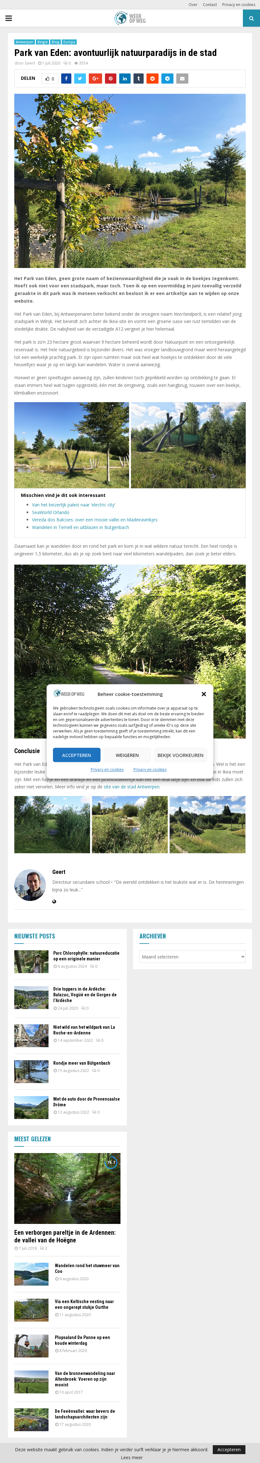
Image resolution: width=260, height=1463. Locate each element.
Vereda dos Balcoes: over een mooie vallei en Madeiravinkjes (95, 520)
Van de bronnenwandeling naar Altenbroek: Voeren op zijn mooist (85, 1379)
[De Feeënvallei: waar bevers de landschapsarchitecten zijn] (31, 1419)
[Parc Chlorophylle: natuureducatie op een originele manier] (31, 961)
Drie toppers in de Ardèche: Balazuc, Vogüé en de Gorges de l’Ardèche (85, 994)
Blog (55, 42)
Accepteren (76, 755)
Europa (69, 42)
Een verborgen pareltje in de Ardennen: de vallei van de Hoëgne (65, 1236)
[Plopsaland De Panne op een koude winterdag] (31, 1346)
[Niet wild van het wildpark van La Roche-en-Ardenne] (31, 1035)
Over (193, 4)
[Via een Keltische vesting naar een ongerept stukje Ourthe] (31, 1310)
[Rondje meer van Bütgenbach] (31, 1071)
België (42, 42)
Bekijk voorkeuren (181, 755)
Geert (30, 63)
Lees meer (132, 1457)
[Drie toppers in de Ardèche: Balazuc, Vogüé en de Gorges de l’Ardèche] (31, 997)
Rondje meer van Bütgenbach (81, 1063)
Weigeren (127, 755)
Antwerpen (24, 42)
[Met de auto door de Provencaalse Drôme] (31, 1107)
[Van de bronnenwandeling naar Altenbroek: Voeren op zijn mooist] (31, 1381)
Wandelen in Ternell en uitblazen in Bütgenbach (80, 527)
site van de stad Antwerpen (131, 787)
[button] (204, 694)
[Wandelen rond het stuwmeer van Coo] (31, 1274)
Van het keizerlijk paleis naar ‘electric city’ (73, 505)
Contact (210, 4)
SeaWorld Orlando (50, 512)
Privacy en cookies (107, 770)
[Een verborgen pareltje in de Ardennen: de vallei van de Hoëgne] (67, 1188)
